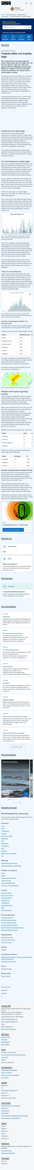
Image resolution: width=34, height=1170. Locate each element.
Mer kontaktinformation (8, 1029)
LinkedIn (5, 993)
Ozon (3, 826)
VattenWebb (5, 1113)
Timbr (11, 1133)
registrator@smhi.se (11, 1022)
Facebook (5, 990)
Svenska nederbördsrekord (9, 930)
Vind (2, 841)
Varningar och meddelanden (9, 885)
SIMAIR (3, 1060)
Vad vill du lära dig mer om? (11, 23)
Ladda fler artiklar (17, 747)
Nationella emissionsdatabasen (10, 1106)
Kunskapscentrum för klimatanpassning (13, 1055)
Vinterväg (12, 1136)
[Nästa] (20, 803)
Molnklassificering (6, 905)
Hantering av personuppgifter (10, 1075)
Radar (3, 873)
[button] (26, 3)
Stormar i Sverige (6, 942)
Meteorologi (21, 14)
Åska (2, 848)
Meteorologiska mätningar (9, 863)
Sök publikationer (6, 1151)
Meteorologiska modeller (8, 878)
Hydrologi (13, 39)
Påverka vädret (5, 976)
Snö (2, 856)
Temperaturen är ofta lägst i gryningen (15, 716)
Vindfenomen (5, 900)
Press (3, 1024)
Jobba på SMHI (5, 1037)
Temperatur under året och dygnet (14, 733)
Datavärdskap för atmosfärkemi (11, 1118)
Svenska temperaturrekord (9, 925)
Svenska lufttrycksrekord (8, 920)
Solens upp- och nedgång (9, 853)
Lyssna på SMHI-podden (12, 530)
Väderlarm (13, 1138)
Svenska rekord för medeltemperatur (12, 927)
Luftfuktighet (5, 831)
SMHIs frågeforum (15, 1027)
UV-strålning (5, 846)
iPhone (11, 1161)
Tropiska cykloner (6, 898)
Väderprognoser (6, 880)
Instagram (12, 1095)
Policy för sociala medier (8, 1098)
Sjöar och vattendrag (7, 1062)
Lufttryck (4, 833)
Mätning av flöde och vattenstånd (11, 866)
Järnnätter (6, 683)
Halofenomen (5, 903)
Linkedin (12, 1093)
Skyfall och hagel (6, 893)
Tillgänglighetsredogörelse (9, 1070)
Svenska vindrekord (7, 917)
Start (2, 14)
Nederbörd (4, 838)
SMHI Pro (12, 1131)
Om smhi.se (4, 1077)
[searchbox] (14, 27)
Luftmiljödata (5, 1111)
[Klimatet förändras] (26, 794)
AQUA (11, 1126)
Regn (2, 828)
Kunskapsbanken (11, 14)
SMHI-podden (5, 1044)
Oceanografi (21, 39)
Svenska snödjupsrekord (8, 922)
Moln (2, 908)
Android (12, 1163)
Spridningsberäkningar (8, 883)
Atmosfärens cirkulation (8, 961)
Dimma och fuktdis (7, 836)
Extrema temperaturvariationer (13, 633)
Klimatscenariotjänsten (10, 564)
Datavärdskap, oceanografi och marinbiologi (14, 1116)
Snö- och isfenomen (7, 895)
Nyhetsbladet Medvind (8, 1153)
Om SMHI (4, 1039)
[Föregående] (14, 803)
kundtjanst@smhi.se (11, 1019)
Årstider (3, 950)
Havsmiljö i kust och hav (8, 1052)
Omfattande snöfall (7, 937)
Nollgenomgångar (8, 700)
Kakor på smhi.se (6, 1072)
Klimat (28, 39)
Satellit (3, 875)
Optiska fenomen (6, 910)
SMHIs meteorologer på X (17, 1090)
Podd (4, 552)
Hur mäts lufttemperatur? (11, 650)
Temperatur (4, 16)
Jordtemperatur (8, 666)
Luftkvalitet (4, 1057)
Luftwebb (12, 1108)
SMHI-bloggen (5, 1042)
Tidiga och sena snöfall (8, 940)
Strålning (4, 851)
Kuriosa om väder (6, 969)
